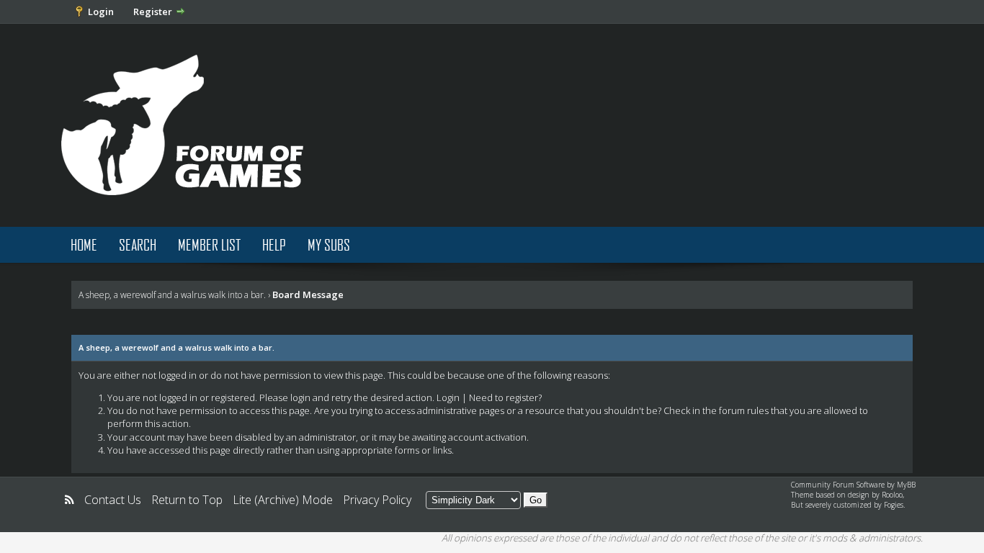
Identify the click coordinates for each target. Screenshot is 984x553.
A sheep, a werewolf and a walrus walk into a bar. (172, 295)
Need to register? (505, 397)
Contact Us (112, 499)
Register (152, 11)
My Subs (329, 244)
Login (101, 11)
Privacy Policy (377, 499)
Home (84, 244)
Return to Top (187, 499)
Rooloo (892, 495)
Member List (209, 244)
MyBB (906, 485)
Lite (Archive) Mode (283, 499)
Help (274, 244)
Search (137, 244)
